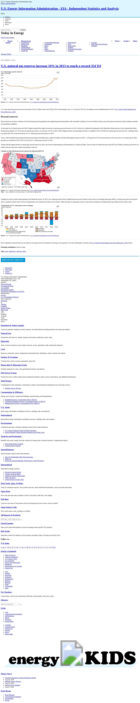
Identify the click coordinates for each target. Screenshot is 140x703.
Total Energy (6, 381)
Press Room (6, 691)
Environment (6, 423)
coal (69, 44)
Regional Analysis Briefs (13, 472)
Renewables (9, 634)
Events (7, 700)
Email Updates (5, 308)
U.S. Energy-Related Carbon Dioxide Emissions (20, 430)
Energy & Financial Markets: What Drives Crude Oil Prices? (24, 461)
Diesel (7, 618)
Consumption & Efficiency (12, 392)
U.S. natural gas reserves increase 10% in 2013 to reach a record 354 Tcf (51, 66)
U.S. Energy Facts (11, 559)
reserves (19, 251)
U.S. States (5, 407)
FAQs (3, 608)
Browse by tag (26, 41)
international (72, 42)
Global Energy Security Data (14, 479)
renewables (72, 46)
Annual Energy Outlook (13, 446)
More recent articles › (13, 260)
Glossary (4, 54)
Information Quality (7, 290)
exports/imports (49, 51)
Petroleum (8, 564)
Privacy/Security (6, 284)
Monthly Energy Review (13, 388)
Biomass (7, 582)
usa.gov (3, 295)
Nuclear (7, 573)
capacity (94, 42)
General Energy (10, 627)
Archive (126, 41)
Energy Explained (8, 551)
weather (70, 47)
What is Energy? (10, 555)
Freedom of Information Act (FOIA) (12, 291)
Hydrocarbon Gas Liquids (13, 566)
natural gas (25, 44)
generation (48, 44)
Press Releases (9, 695)
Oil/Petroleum (9, 616)
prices (46, 46)
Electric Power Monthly (12, 685)
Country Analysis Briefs (12, 474)
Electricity (5, 341)
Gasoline (8, 625)
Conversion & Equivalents (13, 614)
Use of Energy (9, 561)
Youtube (3, 304)
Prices (117, 41)
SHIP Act (8, 459)
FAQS (9, 54)
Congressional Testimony (13, 697)
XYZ (54, 547)
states (46, 49)
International (6, 415)
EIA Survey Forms (9, 373)
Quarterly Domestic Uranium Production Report (20, 678)
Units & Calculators (11, 557)
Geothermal (9, 586)
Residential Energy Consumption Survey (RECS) (21, 400)
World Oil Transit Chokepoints (15, 476)
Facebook (4, 301)
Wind (6, 584)
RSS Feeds (4, 310)
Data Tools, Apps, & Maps (12, 483)
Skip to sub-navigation (8, 3)
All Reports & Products (10, 515)
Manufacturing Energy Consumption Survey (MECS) (22, 403)
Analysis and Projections (11, 436)
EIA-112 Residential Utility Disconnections (19, 457)
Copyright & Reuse (7, 286)
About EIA (8, 268)
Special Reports (7, 450)
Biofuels (7, 581)
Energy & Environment (12, 562)
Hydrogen (8, 577)
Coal (3, 349)
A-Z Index (5, 543)
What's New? (6, 674)
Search (23, 30)
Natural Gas (6, 333)
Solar (6, 588)
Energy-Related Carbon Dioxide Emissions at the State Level (24, 432)
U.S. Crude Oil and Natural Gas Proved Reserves (44, 102)
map (45, 47)
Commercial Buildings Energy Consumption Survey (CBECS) (25, 401)
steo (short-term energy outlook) (99, 45)
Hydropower (9, 579)
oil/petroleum (25, 47)
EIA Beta (5, 499)
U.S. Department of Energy (10, 297)
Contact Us (8, 273)
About (135, 41)
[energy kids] (70, 670)
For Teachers (6, 592)
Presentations (9, 698)
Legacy (7, 271)
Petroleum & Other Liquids (12, 325)
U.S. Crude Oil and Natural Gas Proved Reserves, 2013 (109, 243)
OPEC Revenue (10, 478)
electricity (24, 46)
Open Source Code (9, 507)
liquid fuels (25, 42)
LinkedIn (4, 306)
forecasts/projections (74, 49)
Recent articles (9, 41)
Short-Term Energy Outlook (14, 444)
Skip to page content (7, 37)
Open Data (8, 270)
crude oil (24, 51)
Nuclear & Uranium (9, 357)
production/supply (27, 49)
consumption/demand (51, 42)
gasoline (71, 51)
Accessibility (5, 288)
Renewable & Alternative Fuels (14, 365)
